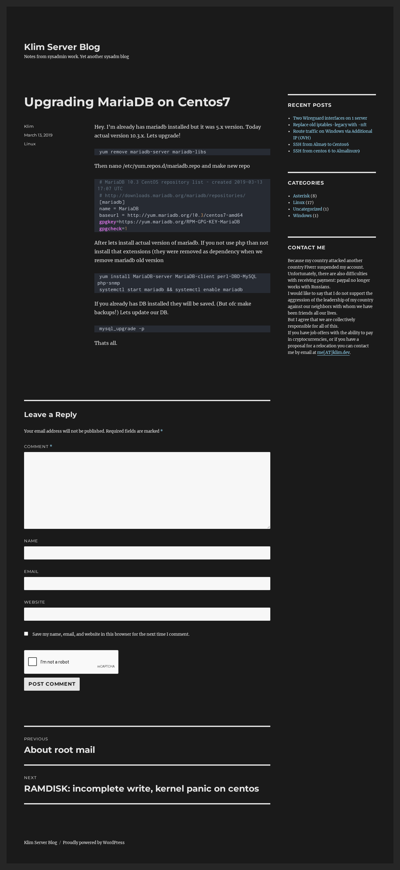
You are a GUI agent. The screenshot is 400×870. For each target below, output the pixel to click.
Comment (38, 446)
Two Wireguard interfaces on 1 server (330, 118)
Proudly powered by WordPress (94, 842)
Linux (30, 143)
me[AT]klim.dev (333, 352)
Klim (29, 126)
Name (31, 540)
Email (31, 571)
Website (34, 601)
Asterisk (301, 196)
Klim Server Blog (62, 47)
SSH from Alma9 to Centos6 (321, 144)
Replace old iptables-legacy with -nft (330, 124)
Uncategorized (307, 209)
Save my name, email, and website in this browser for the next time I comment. (110, 634)
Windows (302, 215)
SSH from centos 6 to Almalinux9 (326, 151)
